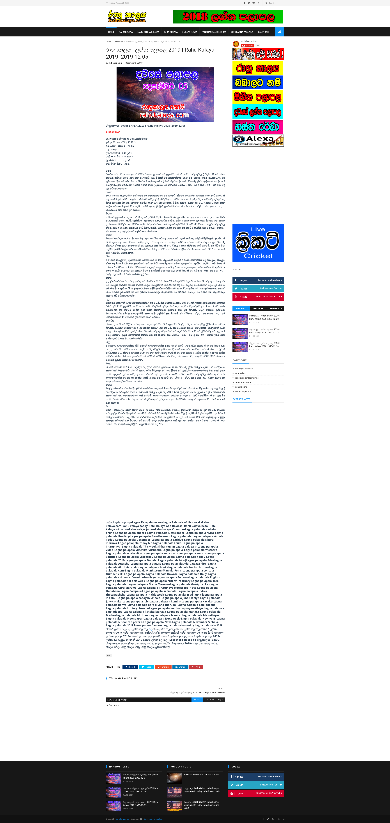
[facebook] (244, 3)
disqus (220, 700)
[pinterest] (253, 3)
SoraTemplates (122, 819)
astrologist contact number (247, 377)
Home (111, 32)
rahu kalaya (126, 32)
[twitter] (249, 3)
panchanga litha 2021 (214, 32)
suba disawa (171, 32)
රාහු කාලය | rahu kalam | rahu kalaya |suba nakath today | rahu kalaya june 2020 (201, 805)
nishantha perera (243, 391)
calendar (263, 32)
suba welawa (189, 32)
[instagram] (258, 3)
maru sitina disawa (148, 32)
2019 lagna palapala (244, 368)
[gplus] (273, 819)
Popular (258, 308)
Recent (241, 308)
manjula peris (241, 386)
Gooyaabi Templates (153, 819)
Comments (275, 308)
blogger (197, 700)
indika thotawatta (243, 382)
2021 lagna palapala (242, 32)
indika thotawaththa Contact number (201, 774)
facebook (209, 700)
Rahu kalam (240, 373)
